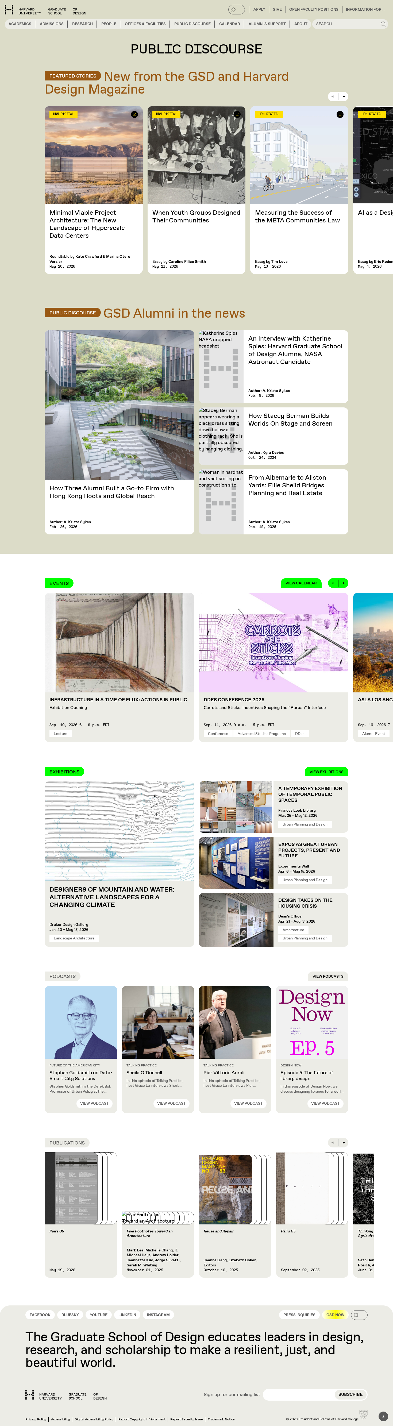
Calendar (229, 24)
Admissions (52, 24)
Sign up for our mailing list (232, 1395)
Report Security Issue (186, 1419)
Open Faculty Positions (313, 9)
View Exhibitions (327, 772)
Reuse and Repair (219, 1231)
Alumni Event (373, 733)
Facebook (40, 1315)
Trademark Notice (221, 1419)
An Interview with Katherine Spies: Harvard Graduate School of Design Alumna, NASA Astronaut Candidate (295, 350)
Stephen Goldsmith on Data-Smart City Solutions (80, 1076)
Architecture (293, 930)
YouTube (98, 1315)
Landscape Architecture (74, 938)
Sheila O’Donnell (144, 1073)
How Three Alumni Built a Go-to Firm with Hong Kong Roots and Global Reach (111, 492)
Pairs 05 (288, 1231)
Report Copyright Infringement (141, 1419)
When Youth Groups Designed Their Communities (196, 217)
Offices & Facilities (145, 24)
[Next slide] (343, 96)
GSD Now (335, 1315)
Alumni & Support (267, 24)
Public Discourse (192, 24)
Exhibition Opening (118, 704)
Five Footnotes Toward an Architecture (150, 1233)
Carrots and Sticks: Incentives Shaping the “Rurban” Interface (265, 704)
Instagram (158, 1315)
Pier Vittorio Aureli (223, 1073)
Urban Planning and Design (305, 824)
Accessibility (60, 1419)
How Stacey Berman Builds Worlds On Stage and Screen (290, 420)
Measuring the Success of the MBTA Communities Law (297, 217)
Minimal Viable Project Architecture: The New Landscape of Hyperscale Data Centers (87, 224)
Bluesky (70, 1315)
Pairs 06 (56, 1231)
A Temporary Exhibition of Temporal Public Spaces (310, 794)
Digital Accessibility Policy (94, 1419)
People (108, 24)
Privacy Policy (35, 1419)
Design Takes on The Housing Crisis (305, 903)
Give (277, 9)
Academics (20, 24)
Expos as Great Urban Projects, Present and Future (309, 850)
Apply (259, 9)
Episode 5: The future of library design (306, 1076)
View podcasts (328, 976)
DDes (300, 733)
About (300, 24)
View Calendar (301, 583)
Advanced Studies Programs (262, 733)
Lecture (60, 733)
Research (82, 24)
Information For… (365, 9)
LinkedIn (127, 1315)
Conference (218, 733)
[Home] (66, 1395)
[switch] (236, 9)
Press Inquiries (299, 1315)
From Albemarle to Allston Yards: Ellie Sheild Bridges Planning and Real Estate (287, 485)
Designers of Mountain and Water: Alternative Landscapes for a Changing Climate (112, 897)
